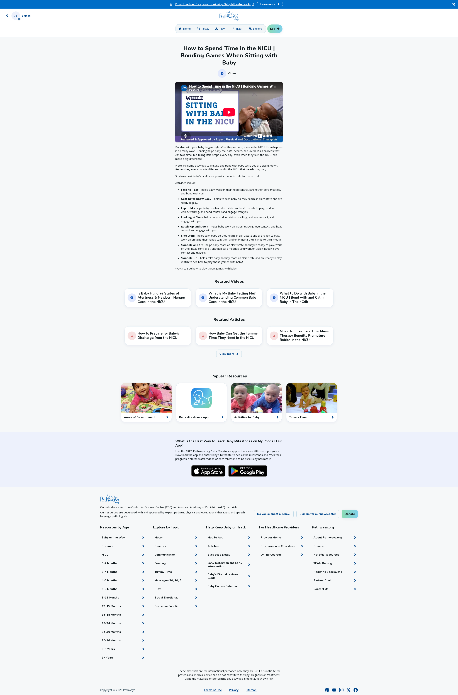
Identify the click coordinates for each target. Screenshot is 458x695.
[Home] (229, 16)
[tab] (185, 28)
